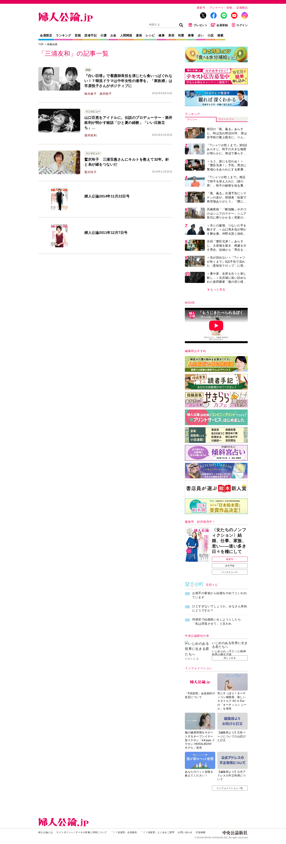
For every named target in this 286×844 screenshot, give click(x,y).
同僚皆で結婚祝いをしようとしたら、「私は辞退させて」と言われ (218, 621)
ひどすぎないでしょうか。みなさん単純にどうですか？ (219, 608)
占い (201, 35)
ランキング (63, 35)
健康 (161, 35)
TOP (41, 44)
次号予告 (230, 565)
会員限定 (46, 35)
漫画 (139, 35)
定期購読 (242, 7)
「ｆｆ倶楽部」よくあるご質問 (157, 832)
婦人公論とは (45, 832)
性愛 (181, 35)
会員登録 (222, 25)
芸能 (78, 35)
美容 (171, 35)
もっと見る (217, 289)
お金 (113, 35)
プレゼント (200, 25)
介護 (103, 35)
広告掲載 (200, 832)
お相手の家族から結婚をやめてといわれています (219, 595)
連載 (220, 35)
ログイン (242, 25)
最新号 (201, 7)
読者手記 (91, 35)
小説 (210, 35)
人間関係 (126, 35)
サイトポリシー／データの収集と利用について (81, 832)
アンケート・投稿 (221, 7)
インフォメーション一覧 (229, 788)
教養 (191, 35)
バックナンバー (229, 572)
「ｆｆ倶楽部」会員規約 (124, 832)
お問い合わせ (185, 832)
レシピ (150, 35)
